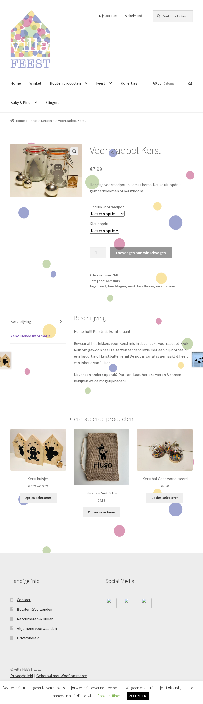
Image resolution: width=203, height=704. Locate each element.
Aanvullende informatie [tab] (30, 335)
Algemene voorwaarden (37, 628)
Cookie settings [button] (108, 695)
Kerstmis (47, 120)
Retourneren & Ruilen (35, 618)
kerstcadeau (165, 286)
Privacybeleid (28, 637)
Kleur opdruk (100, 223)
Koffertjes (129, 83)
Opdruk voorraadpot (107, 206)
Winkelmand (133, 15)
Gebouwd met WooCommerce (61, 675)
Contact (24, 599)
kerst (131, 286)
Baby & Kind (20, 102)
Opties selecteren (38, 497)
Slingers (52, 102)
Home (15, 83)
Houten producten (65, 83)
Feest (100, 83)
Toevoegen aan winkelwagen (140, 252)
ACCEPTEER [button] (137, 696)
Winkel (35, 83)
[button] (74, 151)
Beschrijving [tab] (20, 321)
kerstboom (145, 286)
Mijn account (108, 15)
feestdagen (117, 286)
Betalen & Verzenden (34, 609)
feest (102, 286)
